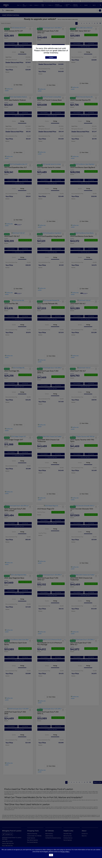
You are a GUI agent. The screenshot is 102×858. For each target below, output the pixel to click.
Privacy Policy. (65, 851)
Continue (51, 57)
